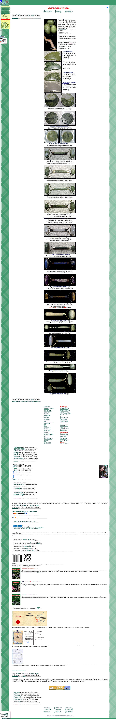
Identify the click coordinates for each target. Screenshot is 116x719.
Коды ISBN (15, 693)
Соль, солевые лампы (63, 439)
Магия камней (70, 715)
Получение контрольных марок (18, 699)
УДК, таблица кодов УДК (17, 695)
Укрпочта (29, 15)
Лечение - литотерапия (47, 708)
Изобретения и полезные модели (18, 702)
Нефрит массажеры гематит (69, 10)
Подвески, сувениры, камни (4, 20)
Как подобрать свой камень (17, 498)
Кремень (45, 421)
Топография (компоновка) (17, 701)
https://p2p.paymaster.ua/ (36, 515)
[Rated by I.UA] (6, 37)
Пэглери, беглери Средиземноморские (65, 413)
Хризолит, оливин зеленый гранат (48, 438)
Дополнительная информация (18, 698)
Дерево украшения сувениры (64, 434)
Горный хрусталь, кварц (47, 415)
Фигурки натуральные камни (64, 426)
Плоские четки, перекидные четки (65, 412)
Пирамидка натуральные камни (64, 428)
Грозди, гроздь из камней (63, 416)
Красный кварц (46, 420)
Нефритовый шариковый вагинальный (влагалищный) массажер (57, 370)
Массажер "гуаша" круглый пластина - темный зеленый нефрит (59, 126)
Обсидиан (45, 426)
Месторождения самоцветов (5, 17)
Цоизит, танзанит (46, 440)
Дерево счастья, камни (4, 28)
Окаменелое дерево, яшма (47, 427)
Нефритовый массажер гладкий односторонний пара (57, 393)
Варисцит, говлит (46, 413)
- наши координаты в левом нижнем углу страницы (19, 670)
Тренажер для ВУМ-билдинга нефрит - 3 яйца (65, 19)
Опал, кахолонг (46, 428)
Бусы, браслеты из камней (4, 21)
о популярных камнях (58, 708)
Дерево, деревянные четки (64, 411)
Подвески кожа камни (58, 10)
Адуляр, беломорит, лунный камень (49, 408)
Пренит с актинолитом (47, 430)
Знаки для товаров (16, 700)
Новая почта (32, 15)
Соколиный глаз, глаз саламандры (48, 434)
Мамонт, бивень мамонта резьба (64, 435)
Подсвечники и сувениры (4, 27)
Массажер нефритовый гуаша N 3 (68, 51)
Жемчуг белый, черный (47, 416)
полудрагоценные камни (4, 15)
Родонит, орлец (46, 431)
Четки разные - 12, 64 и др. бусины (65, 410)
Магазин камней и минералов (64, 443)
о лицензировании (22, 504)
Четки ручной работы (58, 12)
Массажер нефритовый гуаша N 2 (68, 61)
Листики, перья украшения (64, 418)
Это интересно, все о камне (4, 18)
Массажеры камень (63, 427)
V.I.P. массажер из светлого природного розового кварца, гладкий (60, 237)
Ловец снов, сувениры (63, 436)
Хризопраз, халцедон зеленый (48, 439)
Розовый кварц (46, 432)
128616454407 (23, 527)
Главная (48, 715)
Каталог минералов (55, 715)
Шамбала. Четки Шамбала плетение (65, 414)
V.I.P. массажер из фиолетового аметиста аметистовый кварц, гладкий (59, 286)
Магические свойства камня (47, 709)
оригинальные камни (4, 16)
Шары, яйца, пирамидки (4, 23)
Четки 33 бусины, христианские (64, 408)
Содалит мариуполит (47, 433)
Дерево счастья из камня (63, 425)
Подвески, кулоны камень (63, 419)
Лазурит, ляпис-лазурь (47, 423)
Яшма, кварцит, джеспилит (47, 442)
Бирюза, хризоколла (46, 412)
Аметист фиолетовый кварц (47, 411)
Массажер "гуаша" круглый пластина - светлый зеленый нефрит (58, 143)
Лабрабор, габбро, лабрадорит (48, 422)
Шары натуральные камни (63, 430)
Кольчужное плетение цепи (69, 11)
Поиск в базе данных (16, 697)
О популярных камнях (68, 12)
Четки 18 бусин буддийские (64, 407)
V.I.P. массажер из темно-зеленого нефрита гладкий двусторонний (60, 254)
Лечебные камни (67, 715)
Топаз (44, 436)
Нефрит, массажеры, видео (4, 25)
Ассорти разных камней (47, 406)
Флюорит (45, 437)
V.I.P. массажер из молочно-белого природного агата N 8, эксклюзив (60, 347)
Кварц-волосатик (46, 418)
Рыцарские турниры (46, 712)
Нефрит (45, 425)
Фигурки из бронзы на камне (5, 26)
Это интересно (51, 715)
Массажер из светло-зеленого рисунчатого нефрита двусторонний (60, 160)
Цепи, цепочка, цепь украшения (64, 422)
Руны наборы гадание (63, 429)
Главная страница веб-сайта (47, 707)
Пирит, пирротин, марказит (47, 429)
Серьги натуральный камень (64, 421)
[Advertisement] (99, 2)
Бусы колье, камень (58, 11)
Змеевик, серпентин (46, 417)
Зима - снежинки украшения (64, 417)
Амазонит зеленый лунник (47, 410)
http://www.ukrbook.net (41, 664)
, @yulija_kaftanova (36, 505)
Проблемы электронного (17, 692)
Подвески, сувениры (68, 707)
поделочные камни (58, 710)
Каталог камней (60, 715)
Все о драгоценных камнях (58, 707)
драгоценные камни (4, 14)
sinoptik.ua (1, 35)
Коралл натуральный (47, 419)
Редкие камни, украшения (47, 443)
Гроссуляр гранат (46, 414)
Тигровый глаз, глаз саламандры (48, 435)
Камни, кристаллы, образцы (4, 22)
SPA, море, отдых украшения (64, 440)
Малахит (45, 424)
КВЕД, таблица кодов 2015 (17, 696)
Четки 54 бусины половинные (64, 409)
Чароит (45, 441)
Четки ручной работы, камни (5, 24)
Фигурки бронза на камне (47, 12)
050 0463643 (18, 14)
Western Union (15, 520)
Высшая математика (47, 711)
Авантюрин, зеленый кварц (47, 407)
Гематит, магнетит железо (63, 438)
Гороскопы (63, 715)
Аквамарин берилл (46, 409)
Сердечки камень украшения (64, 420)
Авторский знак (16, 694)
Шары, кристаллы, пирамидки (48, 10)
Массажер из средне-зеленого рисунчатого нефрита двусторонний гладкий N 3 (59, 213)
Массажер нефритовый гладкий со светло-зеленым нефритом (59, 320)
